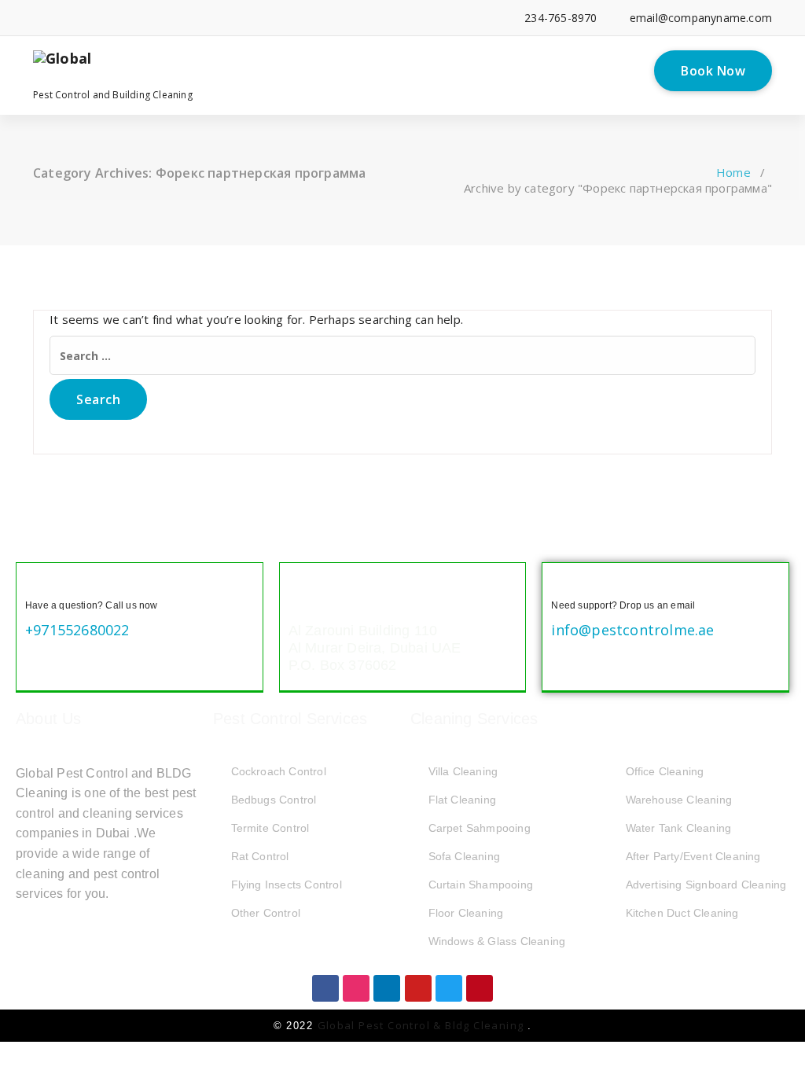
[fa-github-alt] (180, 17)
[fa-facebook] (37, 17)
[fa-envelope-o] (228, 17)
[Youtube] (418, 988)
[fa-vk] (252, 17)
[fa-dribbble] (157, 17)
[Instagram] (356, 988)
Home (733, 172)
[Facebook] (325, 988)
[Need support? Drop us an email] (563, 584)
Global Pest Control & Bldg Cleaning (422, 1025)
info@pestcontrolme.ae (632, 629)
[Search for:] (402, 355)
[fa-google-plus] (109, 17)
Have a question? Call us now (91, 605)
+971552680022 (77, 629)
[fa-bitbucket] (204, 17)
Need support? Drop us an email (623, 605)
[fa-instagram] (133, 17)
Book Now (713, 70)
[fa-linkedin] (61, 17)
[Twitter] (449, 988)
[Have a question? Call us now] (37, 584)
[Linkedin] (386, 988)
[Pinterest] (479, 988)
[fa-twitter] (85, 17)
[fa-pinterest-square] (276, 17)
